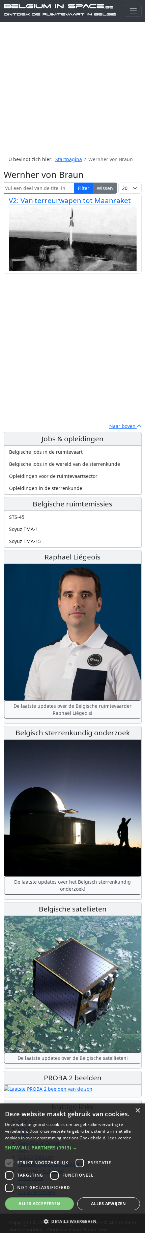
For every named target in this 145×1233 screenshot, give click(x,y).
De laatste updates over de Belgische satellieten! (73, 1058)
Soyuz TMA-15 (25, 541)
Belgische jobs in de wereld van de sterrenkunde (64, 464)
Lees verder (119, 1138)
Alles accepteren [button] (39, 1203)
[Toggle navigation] (133, 11)
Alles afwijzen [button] (108, 1203)
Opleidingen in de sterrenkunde (45, 488)
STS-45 (16, 517)
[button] (72, 1147)
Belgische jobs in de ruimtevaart (46, 452)
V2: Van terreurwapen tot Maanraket (70, 200)
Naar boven (123, 426)
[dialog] (72, 1168)
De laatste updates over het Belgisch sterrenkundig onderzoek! (72, 885)
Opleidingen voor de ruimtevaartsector (53, 476)
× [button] (137, 1110)
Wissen (105, 188)
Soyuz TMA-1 (23, 529)
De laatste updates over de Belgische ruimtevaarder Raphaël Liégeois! (72, 709)
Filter (83, 188)
